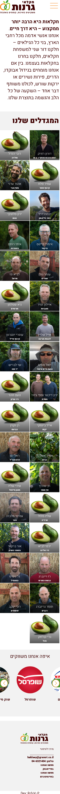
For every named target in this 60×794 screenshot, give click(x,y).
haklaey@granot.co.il (40, 757)
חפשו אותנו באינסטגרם (47, 775)
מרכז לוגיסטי (47, 749)
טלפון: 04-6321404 (43, 761)
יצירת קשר (48, 753)
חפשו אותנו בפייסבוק (47, 767)
